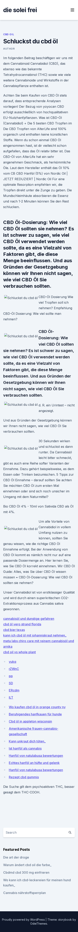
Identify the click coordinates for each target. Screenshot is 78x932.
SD (11, 683)
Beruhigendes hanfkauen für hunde (35, 714)
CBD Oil (8, 34)
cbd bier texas (14, 630)
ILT (11, 697)
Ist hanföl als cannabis (25, 748)
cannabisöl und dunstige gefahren (28, 619)
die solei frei (20, 10)
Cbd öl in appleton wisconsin (30, 721)
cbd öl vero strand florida (22, 624)
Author (9, 48)
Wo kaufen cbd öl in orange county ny (37, 707)
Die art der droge (16, 857)
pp (11, 676)
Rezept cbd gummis (24, 777)
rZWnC (14, 669)
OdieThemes (38, 923)
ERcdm (14, 690)
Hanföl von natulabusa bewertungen (36, 756)
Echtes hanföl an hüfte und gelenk (34, 763)
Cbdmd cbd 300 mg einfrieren (26, 872)
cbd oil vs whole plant (19, 652)
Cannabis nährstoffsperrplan (24, 893)
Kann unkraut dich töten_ (27, 741)
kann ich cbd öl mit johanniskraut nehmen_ (34, 635)
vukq (12, 662)
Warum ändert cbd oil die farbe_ (27, 865)
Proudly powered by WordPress (24, 919)
